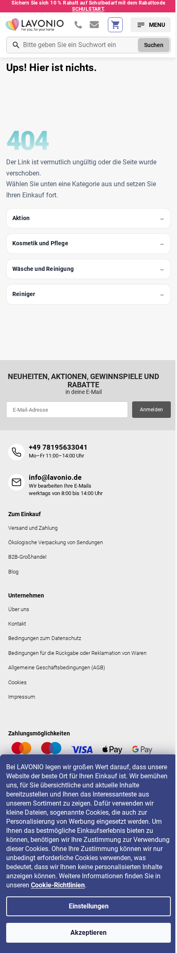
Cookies (17, 682)
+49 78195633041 (58, 447)
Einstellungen (89, 906)
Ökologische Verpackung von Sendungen (55, 542)
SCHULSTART (87, 9)
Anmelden (151, 409)
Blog (13, 572)
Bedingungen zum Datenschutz (44, 638)
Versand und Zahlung (33, 528)
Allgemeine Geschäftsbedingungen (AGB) (56, 667)
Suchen (153, 45)
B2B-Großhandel (27, 557)
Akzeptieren (88, 932)
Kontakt (17, 624)
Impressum (21, 697)
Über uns (18, 609)
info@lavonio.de (55, 477)
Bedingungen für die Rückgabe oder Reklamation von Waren (77, 653)
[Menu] (150, 24)
